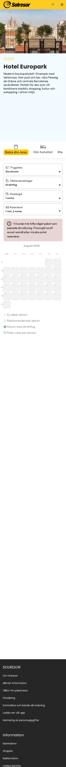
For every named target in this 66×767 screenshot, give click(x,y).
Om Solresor (10, 675)
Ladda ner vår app (14, 713)
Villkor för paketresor (15, 690)
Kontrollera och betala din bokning (24, 705)
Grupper (8, 751)
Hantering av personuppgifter (21, 720)
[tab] (18, 150)
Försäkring (9, 698)
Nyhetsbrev (10, 743)
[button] (33, 209)
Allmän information (15, 683)
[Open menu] (60, 4)
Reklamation (10, 758)
